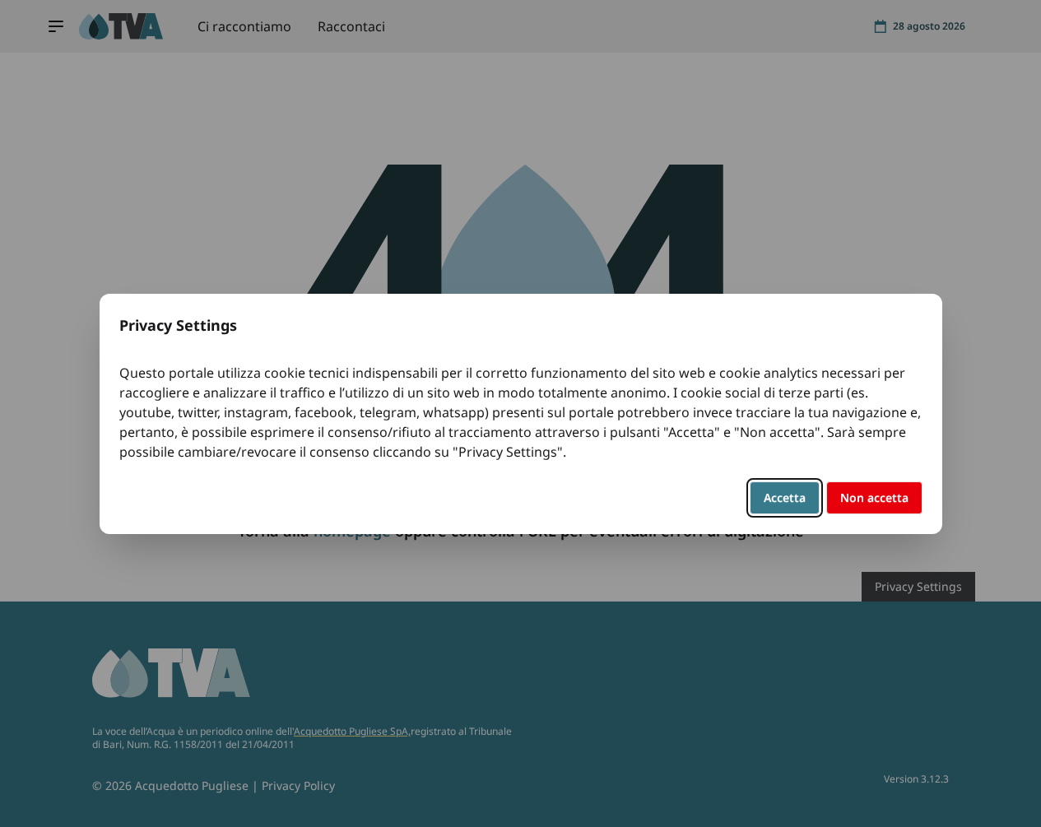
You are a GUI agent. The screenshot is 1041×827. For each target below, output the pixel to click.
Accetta (785, 497)
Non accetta (874, 497)
